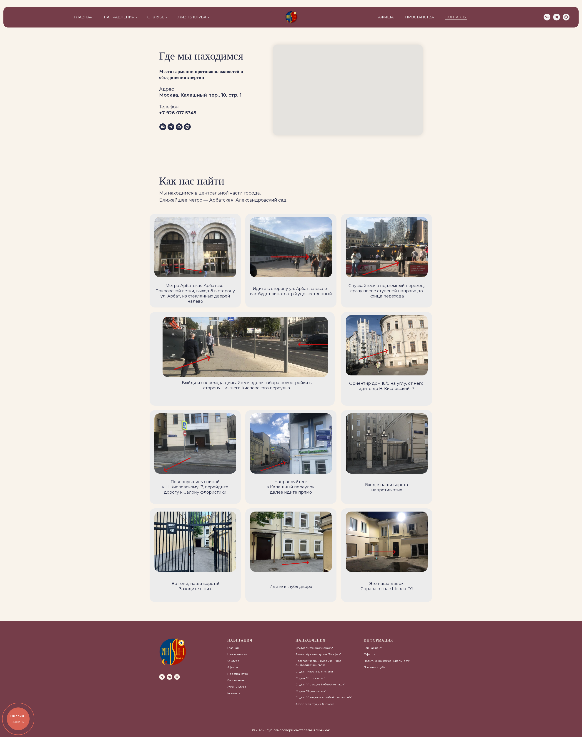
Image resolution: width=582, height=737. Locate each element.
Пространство (237, 673)
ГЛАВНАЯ (83, 17)
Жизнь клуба (236, 686)
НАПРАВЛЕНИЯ (119, 17)
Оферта (369, 654)
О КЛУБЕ (156, 17)
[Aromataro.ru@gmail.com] (162, 126)
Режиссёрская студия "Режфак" (318, 654)
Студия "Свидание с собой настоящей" (324, 697)
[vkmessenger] (187, 126)
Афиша (232, 667)
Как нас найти (373, 648)
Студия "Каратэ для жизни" (315, 671)
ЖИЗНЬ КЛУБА (191, 17)
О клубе (233, 660)
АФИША (386, 17)
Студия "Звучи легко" (311, 691)
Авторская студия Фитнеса (315, 704)
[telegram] (556, 17)
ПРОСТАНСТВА (419, 17)
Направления (237, 654)
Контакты (234, 693)
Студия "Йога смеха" (310, 678)
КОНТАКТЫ (456, 17)
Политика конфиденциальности (387, 660)
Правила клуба (375, 667)
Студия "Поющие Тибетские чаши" (320, 684)
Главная (233, 648)
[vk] (547, 17)
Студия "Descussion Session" (314, 648)
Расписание (236, 680)
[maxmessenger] (566, 17)
